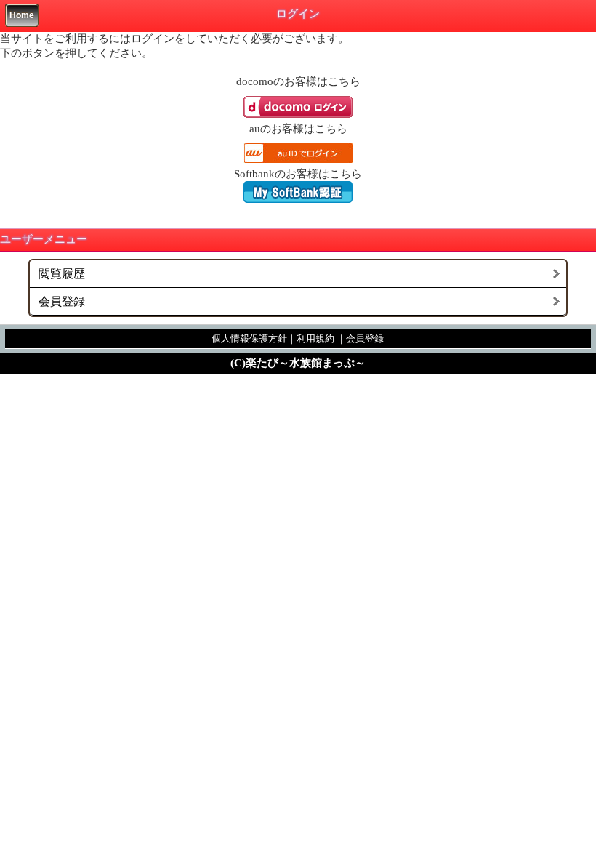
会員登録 (62, 301)
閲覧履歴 (62, 274)
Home (21, 15)
